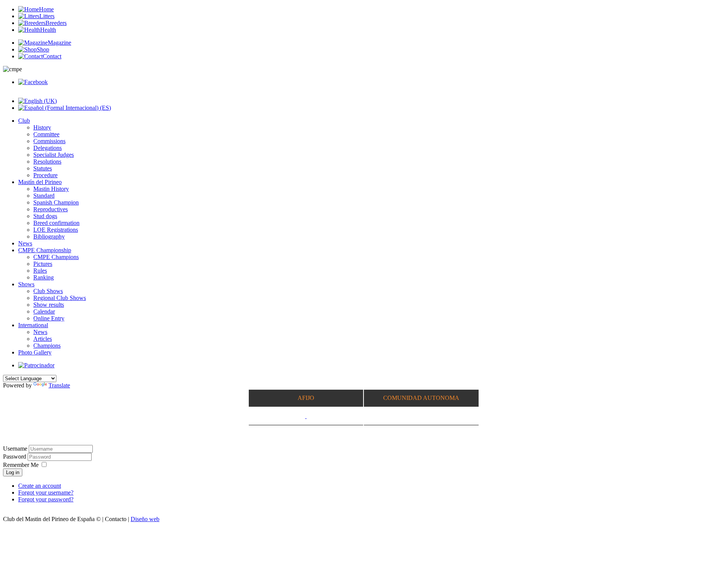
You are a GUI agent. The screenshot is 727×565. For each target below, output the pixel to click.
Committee (46, 134)
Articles (42, 339)
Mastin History (51, 189)
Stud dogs (45, 216)
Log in (12, 472)
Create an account (39, 485)
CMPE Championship (44, 250)
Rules (40, 270)
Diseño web (145, 519)
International (33, 325)
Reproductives (50, 209)
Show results (48, 304)
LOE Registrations (55, 229)
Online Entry (48, 318)
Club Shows (48, 291)
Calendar (44, 311)
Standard (44, 195)
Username (15, 448)
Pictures (42, 264)
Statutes (42, 168)
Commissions (49, 141)
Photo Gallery (34, 352)
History (42, 127)
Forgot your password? (45, 499)
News (25, 243)
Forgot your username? (45, 492)
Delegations (47, 148)
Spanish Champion (56, 202)
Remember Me (21, 465)
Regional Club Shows (59, 298)
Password (15, 456)
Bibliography (49, 236)
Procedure (45, 175)
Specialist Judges (53, 154)
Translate (59, 385)
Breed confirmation (56, 223)
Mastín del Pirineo (40, 182)
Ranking (43, 277)
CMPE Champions (56, 257)
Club (24, 120)
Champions (47, 345)
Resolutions (47, 161)
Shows (26, 284)
